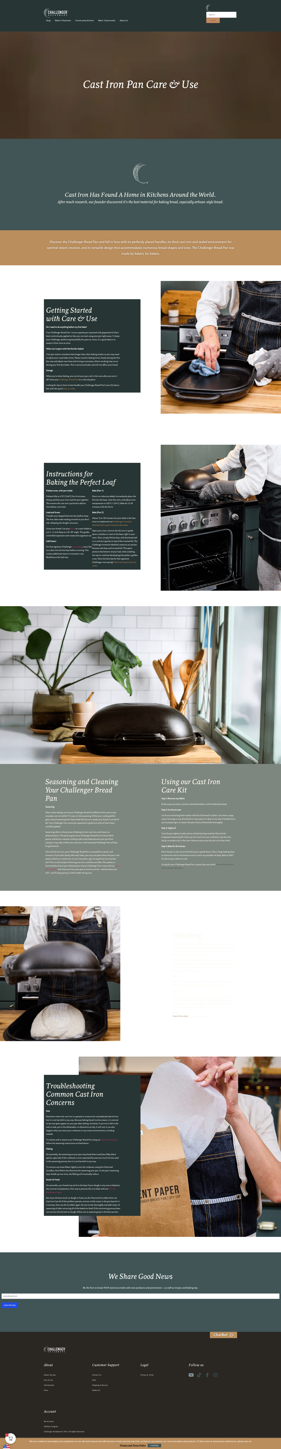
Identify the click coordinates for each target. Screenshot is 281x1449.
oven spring (77, 547)
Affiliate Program (51, 1427)
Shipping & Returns (100, 1385)
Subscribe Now (10, 1305)
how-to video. (69, 389)
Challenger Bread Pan (83, 242)
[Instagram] (215, 1375)
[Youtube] (191, 1375)
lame (72, 529)
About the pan (50, 1375)
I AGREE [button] (154, 1445)
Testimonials (49, 1385)
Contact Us (96, 1375)
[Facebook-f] (207, 1375)
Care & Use (48, 1380)
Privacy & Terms (147, 1375)
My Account (49, 1421)
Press (46, 1390)
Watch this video (180, 1016)
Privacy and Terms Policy (133, 1445)
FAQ (94, 1380)
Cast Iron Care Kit (108, 1140)
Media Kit (96, 1390)
